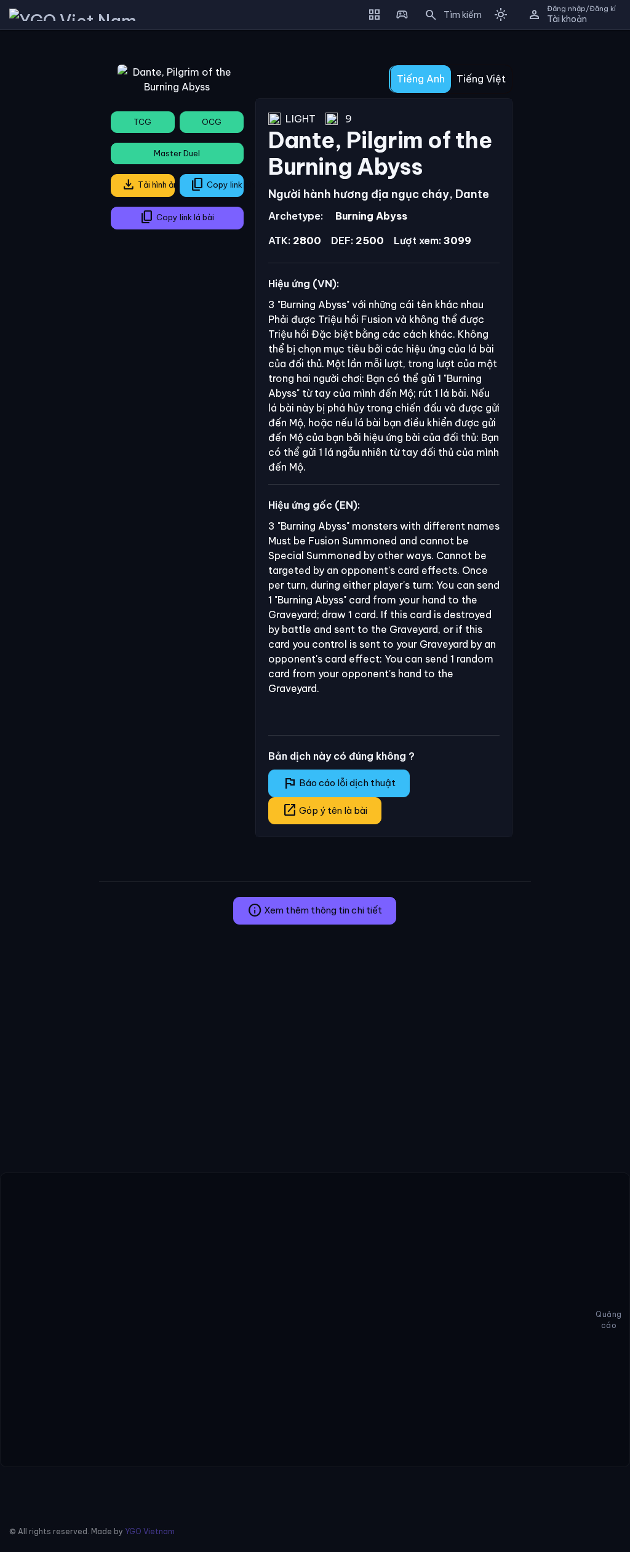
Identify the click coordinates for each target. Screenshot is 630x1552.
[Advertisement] (45, 223)
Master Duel (177, 153)
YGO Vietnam (150, 1531)
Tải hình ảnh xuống (148, 184)
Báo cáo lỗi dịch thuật (339, 783)
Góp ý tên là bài (324, 810)
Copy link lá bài (177, 217)
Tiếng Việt (481, 79)
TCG (142, 122)
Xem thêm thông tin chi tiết (314, 910)
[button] (449, 15)
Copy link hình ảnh (217, 184)
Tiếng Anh (421, 79)
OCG (211, 122)
